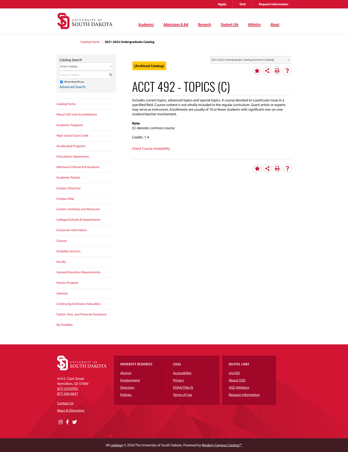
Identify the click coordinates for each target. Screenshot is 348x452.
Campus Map (65, 199)
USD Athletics (239, 387)
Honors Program (67, 283)
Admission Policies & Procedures (77, 167)
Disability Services (68, 251)
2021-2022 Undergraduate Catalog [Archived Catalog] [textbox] (242, 59)
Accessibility (182, 373)
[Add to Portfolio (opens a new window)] (257, 71)
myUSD (234, 373)
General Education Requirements (78, 272)
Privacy (178, 380)
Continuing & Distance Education (78, 304)
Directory (127, 387)
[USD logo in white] (82, 369)
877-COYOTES (67, 388)
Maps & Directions (71, 410)
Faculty (61, 262)
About (274, 24)
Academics (146, 24)
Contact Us (65, 403)
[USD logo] (85, 23)
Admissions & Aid (176, 24)
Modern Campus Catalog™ (221, 445)
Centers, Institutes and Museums (78, 209)
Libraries (62, 293)
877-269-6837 (67, 393)
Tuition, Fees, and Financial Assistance (81, 314)
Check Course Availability (151, 148)
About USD (237, 380)
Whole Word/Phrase (74, 81)
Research (204, 24)
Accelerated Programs (71, 146)
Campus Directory (68, 188)
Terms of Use (182, 394)
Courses (61, 241)
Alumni (125, 373)
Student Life (229, 24)
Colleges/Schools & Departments (78, 220)
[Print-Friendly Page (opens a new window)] (277, 71)
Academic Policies (68, 178)
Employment (130, 380)
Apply (222, 4)
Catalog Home (89, 42)
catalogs (116, 445)
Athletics (254, 24)
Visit (242, 4)
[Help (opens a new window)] (287, 71)
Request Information (273, 4)
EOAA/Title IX (183, 387)
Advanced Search (72, 86)
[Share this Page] (267, 71)
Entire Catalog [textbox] (69, 66)
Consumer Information (71, 230)
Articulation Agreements (72, 157)
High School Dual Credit (72, 136)
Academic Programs (69, 125)
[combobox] (250, 60)
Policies (126, 394)
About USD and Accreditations (76, 114)
